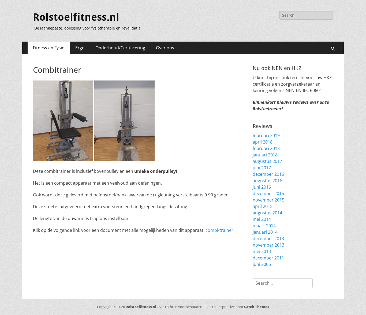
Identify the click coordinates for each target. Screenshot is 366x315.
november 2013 (268, 245)
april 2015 (262, 206)
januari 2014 (265, 232)
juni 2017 (262, 168)
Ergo (80, 48)
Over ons (165, 48)
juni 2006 (262, 264)
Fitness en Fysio (49, 48)
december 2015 (268, 193)
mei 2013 (262, 251)
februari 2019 (266, 135)
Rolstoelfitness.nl (76, 17)
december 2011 (268, 258)
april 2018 (262, 142)
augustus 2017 (267, 161)
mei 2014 (262, 219)
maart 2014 (264, 226)
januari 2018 (265, 155)
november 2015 (268, 200)
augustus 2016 (267, 181)
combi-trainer (219, 230)
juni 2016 (262, 187)
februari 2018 (266, 148)
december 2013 (268, 238)
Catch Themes (256, 306)
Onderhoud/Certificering (120, 48)
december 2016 (268, 174)
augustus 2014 (267, 213)
